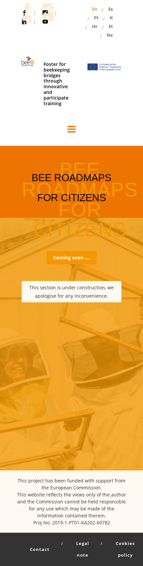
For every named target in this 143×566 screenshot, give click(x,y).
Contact (40, 549)
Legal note (82, 549)
